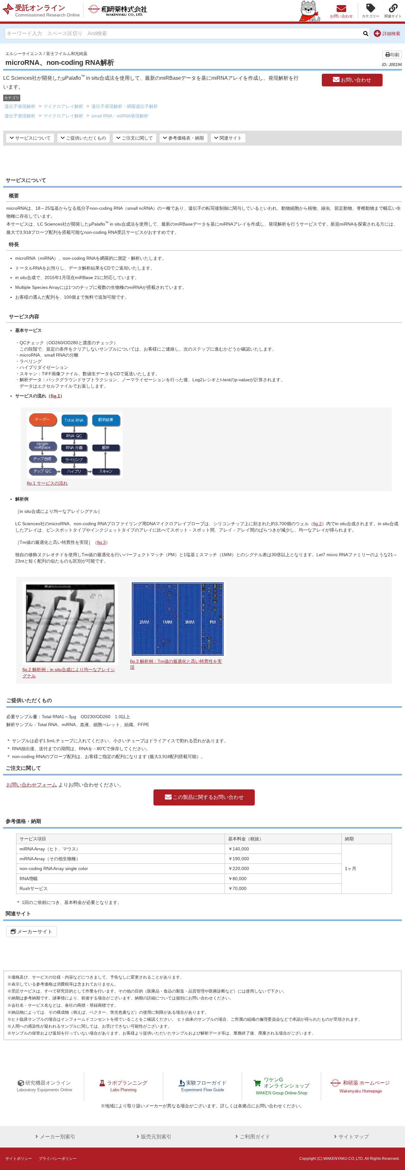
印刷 (394, 54)
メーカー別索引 (57, 1136)
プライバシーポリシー (58, 1158)
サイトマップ (354, 1136)
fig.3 (101, 542)
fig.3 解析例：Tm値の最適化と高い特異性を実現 (176, 664)
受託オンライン (47, 10)
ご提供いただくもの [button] (85, 137)
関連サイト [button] (230, 137)
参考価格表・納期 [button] (185, 137)
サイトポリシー (18, 1158)
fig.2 (317, 523)
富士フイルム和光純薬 (66, 53)
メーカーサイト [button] (34, 931)
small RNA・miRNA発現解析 (119, 115)
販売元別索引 (156, 1136)
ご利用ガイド (255, 1136)
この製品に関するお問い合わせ (207, 797)
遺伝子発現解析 (19, 106)
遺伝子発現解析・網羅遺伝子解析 (124, 106)
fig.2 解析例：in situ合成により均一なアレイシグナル (68, 672)
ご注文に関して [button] (137, 137)
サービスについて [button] (32, 137)
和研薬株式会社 (117, 10)
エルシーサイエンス (23, 53)
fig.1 (55, 395)
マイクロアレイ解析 (63, 106)
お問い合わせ (355, 80)
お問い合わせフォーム (31, 784)
